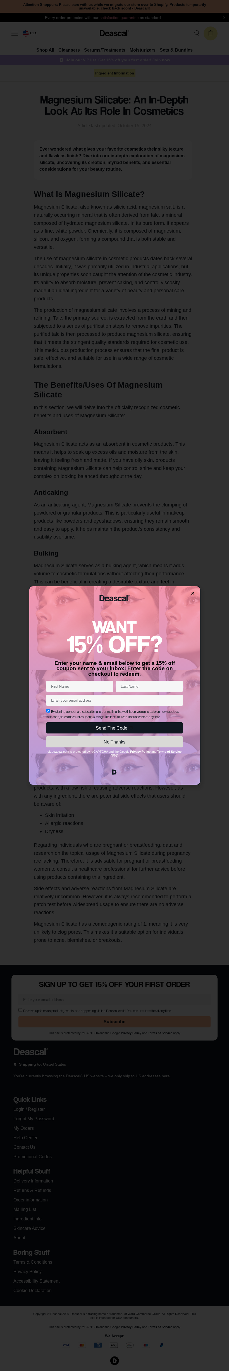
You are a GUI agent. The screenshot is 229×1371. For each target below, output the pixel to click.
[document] (114, 685)
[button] (193, 593)
